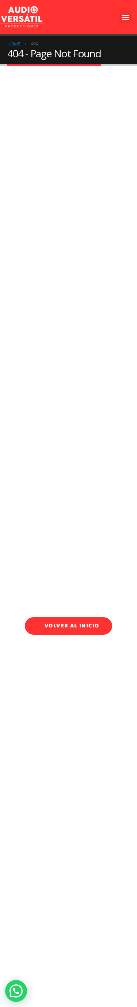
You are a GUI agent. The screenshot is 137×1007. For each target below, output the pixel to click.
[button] (125, 17)
